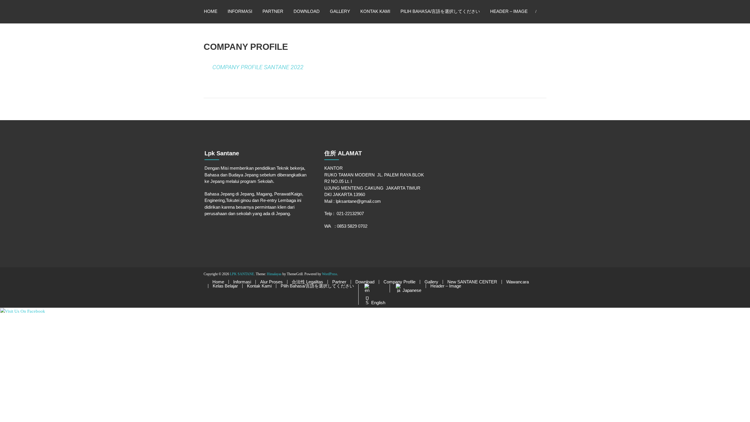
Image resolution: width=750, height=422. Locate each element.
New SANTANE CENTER (472, 281)
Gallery (340, 11)
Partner (272, 11)
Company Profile (399, 281)
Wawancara (517, 281)
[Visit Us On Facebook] (22, 311)
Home (210, 11)
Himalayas (274, 274)
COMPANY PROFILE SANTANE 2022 (258, 67)
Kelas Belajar (225, 285)
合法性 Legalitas (307, 281)
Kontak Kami (375, 11)
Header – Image (509, 11)
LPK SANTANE (242, 274)
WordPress (329, 274)
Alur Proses (271, 281)
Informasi (240, 11)
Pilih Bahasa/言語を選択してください (440, 11)
